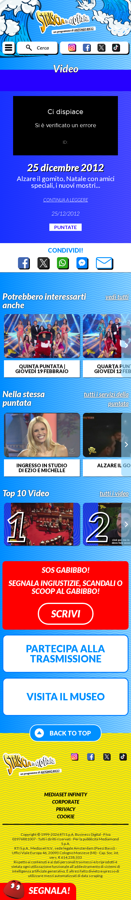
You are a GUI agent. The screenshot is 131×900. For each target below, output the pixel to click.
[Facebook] (87, 47)
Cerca (43, 47)
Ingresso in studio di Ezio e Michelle (41, 468)
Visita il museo (66, 696)
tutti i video (114, 493)
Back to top (70, 733)
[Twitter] (101, 47)
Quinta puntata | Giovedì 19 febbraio (42, 369)
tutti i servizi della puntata (106, 399)
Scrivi (65, 614)
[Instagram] (72, 47)
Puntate (65, 227)
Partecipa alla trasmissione (65, 654)
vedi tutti (117, 296)
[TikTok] (116, 47)
